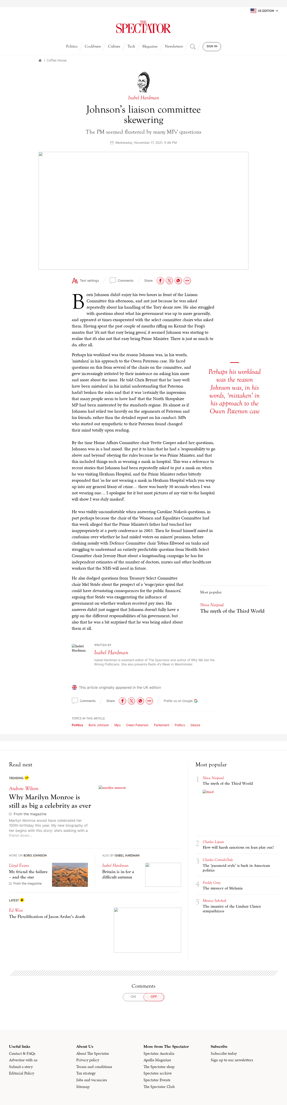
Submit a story (21, 1066)
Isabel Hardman (111, 652)
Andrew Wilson (23, 788)
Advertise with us (23, 1059)
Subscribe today (224, 1053)
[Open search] (193, 46)
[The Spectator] (143, 27)
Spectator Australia (159, 1053)
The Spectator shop (159, 1066)
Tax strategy (86, 1073)
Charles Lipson (213, 841)
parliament (161, 725)
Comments (125, 280)
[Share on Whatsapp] (178, 280)
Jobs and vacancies (91, 1079)
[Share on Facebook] (160, 280)
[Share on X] (169, 280)
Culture (114, 46)
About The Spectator (92, 1053)
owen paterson (137, 725)
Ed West (16, 910)
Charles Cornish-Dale (218, 859)
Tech (131, 46)
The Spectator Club (159, 1086)
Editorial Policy (21, 1073)
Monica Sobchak (214, 900)
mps (117, 725)
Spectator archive (158, 1073)
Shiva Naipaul (212, 604)
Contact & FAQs (22, 1053)
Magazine (150, 46)
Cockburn (93, 46)
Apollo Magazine (157, 1059)
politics (180, 725)
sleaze (195, 725)
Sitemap (82, 1086)
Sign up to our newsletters (232, 1059)
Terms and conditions (94, 1066)
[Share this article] (187, 280)
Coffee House (57, 60)
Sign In (212, 46)
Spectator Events (157, 1079)
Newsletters (174, 46)
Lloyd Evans (19, 865)
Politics (72, 46)
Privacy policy (87, 1059)
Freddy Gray (211, 882)
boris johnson (99, 725)
